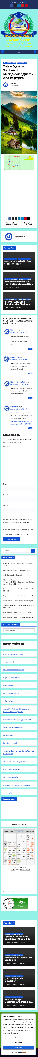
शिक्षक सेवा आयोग (8, 735)
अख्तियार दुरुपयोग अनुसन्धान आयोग (13, 727)
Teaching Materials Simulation (14, 934)
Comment (7, 446)
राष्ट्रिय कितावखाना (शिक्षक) (11, 693)
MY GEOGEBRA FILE (22, 62)
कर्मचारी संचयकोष (8, 685)
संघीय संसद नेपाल (8, 793)
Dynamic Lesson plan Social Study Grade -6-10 (17, 937)
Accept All (18, 1047)
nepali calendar (13, 891)
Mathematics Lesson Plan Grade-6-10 (16, 570)
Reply (30, 348)
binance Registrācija (17, 382)
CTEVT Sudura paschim (11, 769)
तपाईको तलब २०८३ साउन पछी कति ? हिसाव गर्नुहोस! (18, 601)
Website (6, 506)
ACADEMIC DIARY (19, 39)
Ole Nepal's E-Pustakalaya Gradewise (16, 785)
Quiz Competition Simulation (13, 575)
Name (6, 484)
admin (14, 83)
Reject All (18, 1043)
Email (5, 495)
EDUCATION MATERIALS (10, 62)
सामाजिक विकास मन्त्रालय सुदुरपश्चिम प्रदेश (15, 762)
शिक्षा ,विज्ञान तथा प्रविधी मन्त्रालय (12, 743)
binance (13, 330)
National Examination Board (13, 654)
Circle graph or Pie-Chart (26, 224)
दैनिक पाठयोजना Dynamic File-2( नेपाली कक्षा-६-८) (18, 612)
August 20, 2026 (12, 942)
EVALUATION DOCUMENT (25, 259)
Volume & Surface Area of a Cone (12, 224)
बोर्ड (23, 670)
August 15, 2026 (12, 1005)
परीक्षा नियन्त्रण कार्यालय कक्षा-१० (12, 670)
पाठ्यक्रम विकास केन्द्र (9, 662)
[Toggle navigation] (19, 51)
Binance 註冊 (15, 357)
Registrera (14, 407)
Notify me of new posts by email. (17, 534)
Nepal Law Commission (11, 678)
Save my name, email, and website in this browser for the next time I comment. (17, 521)
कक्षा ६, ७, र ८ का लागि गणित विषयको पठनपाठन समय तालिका (18, 262)
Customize (18, 1038)
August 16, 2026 (12, 984)
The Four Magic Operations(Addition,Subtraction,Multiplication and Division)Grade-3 (18, 582)
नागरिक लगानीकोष (8, 701)
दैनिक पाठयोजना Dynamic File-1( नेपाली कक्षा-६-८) (18, 617)
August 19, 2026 (12, 963)
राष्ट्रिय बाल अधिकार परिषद (10, 777)
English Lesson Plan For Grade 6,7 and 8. (18, 596)
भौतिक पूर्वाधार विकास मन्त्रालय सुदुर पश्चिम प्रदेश (17, 720)
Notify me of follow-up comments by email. (18, 530)
